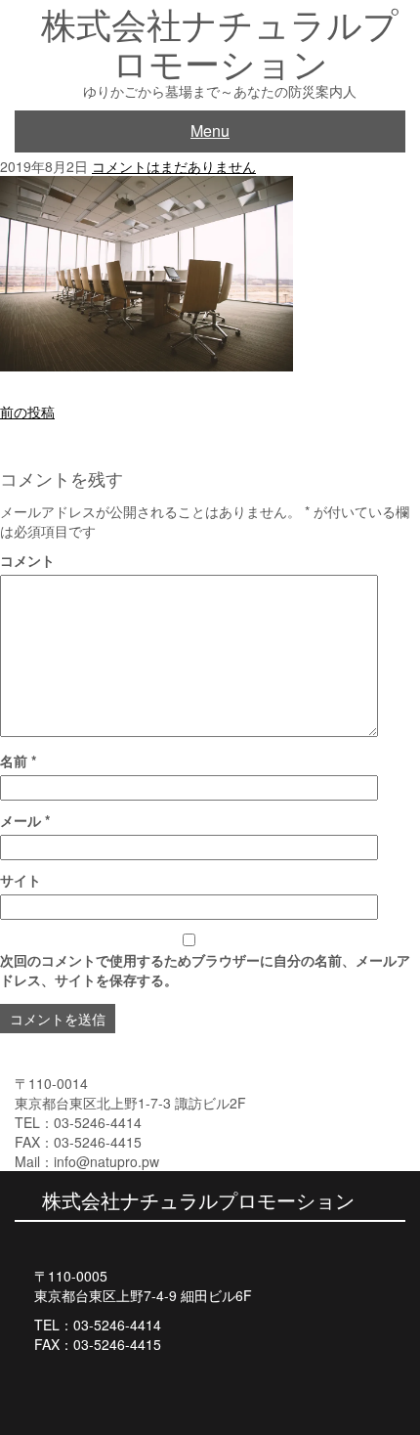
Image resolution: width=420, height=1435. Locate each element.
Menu (210, 130)
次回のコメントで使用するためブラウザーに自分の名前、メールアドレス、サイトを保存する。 (205, 969)
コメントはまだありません (174, 166)
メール (25, 820)
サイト (20, 880)
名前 (18, 760)
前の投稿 (27, 411)
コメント (27, 560)
